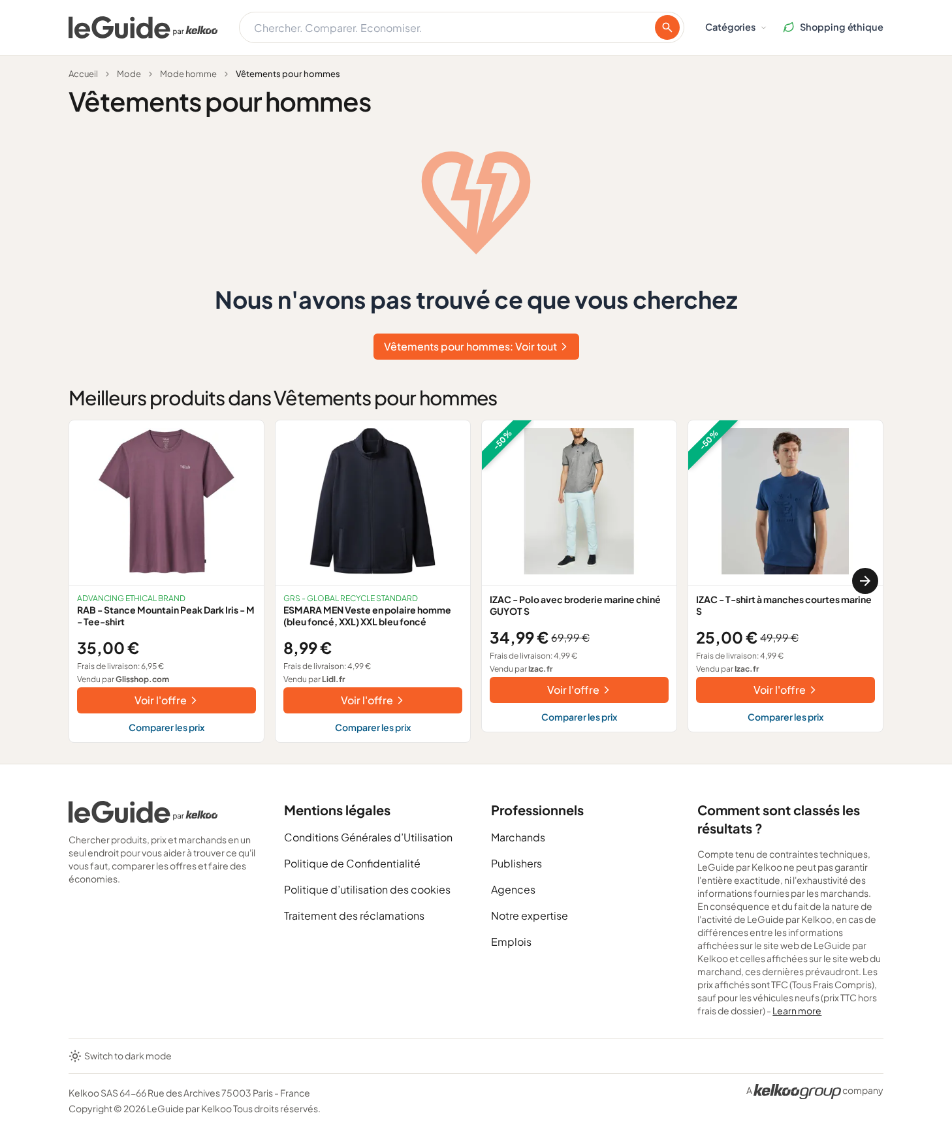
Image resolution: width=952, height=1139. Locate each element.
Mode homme (188, 74)
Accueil (83, 74)
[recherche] (667, 27)
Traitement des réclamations (354, 915)
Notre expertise (529, 915)
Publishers (516, 863)
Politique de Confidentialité (352, 863)
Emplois (511, 941)
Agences (513, 889)
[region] (476, 581)
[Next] (865, 581)
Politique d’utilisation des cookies (367, 889)
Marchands (518, 837)
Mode (129, 74)
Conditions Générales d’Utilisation (368, 837)
